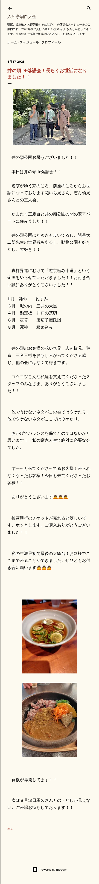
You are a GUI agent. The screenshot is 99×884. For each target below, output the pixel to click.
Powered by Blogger (53, 869)
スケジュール (29, 42)
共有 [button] (10, 829)
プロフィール (51, 42)
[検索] (89, 7)
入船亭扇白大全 (21, 16)
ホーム (12, 42)
